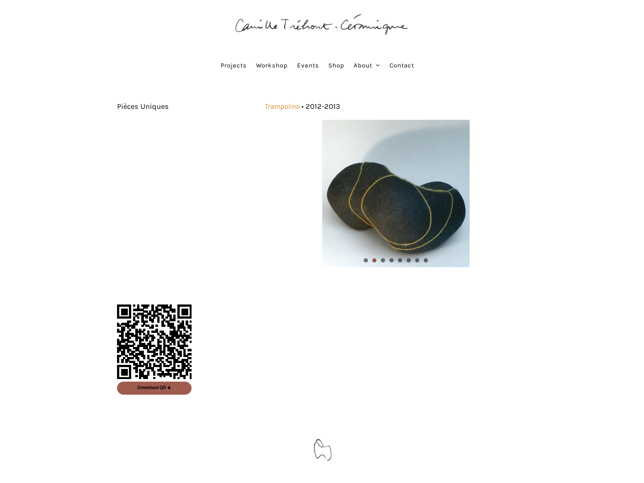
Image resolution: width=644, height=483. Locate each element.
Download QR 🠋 (154, 387)
